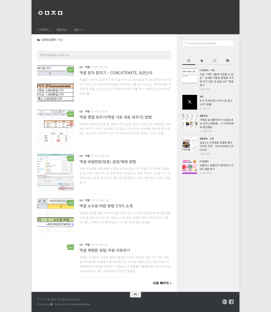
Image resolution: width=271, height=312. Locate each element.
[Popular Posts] (201, 61)
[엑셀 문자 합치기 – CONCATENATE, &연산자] (55, 83)
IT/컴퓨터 (42, 29)
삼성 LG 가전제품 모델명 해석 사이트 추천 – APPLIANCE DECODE (217, 146)
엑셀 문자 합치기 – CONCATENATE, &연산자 (115, 72)
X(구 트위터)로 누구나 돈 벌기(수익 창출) (216, 102)
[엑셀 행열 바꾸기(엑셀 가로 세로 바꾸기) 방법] (55, 127)
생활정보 (61, 29)
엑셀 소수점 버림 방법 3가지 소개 (106, 205)
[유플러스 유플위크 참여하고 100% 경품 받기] (189, 167)
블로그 (78, 29)
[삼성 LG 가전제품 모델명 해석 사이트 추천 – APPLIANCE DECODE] (189, 144)
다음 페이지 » (162, 283)
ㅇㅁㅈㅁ (50, 12)
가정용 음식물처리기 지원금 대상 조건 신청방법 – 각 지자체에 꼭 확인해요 (217, 123)
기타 (213, 70)
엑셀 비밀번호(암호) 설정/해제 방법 (107, 161)
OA (81, 67)
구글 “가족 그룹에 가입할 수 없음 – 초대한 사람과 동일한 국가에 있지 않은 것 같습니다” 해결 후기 (217, 79)
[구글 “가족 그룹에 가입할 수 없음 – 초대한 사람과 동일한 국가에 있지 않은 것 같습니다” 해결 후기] (189, 76)
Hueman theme (82, 304)
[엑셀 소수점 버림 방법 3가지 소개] (55, 216)
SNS (201, 96)
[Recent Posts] (188, 61)
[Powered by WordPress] (51, 304)
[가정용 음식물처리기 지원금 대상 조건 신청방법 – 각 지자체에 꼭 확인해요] (189, 121)
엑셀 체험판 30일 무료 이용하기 (104, 250)
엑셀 (87, 67)
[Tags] (227, 61)
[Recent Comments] (214, 61)
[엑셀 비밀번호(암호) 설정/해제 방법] (55, 172)
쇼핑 (212, 138)
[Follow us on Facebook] (231, 301)
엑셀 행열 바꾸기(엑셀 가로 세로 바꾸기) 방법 (115, 117)
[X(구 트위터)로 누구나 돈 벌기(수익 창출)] (189, 102)
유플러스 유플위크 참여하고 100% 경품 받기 (217, 167)
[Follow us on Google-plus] (224, 301)
